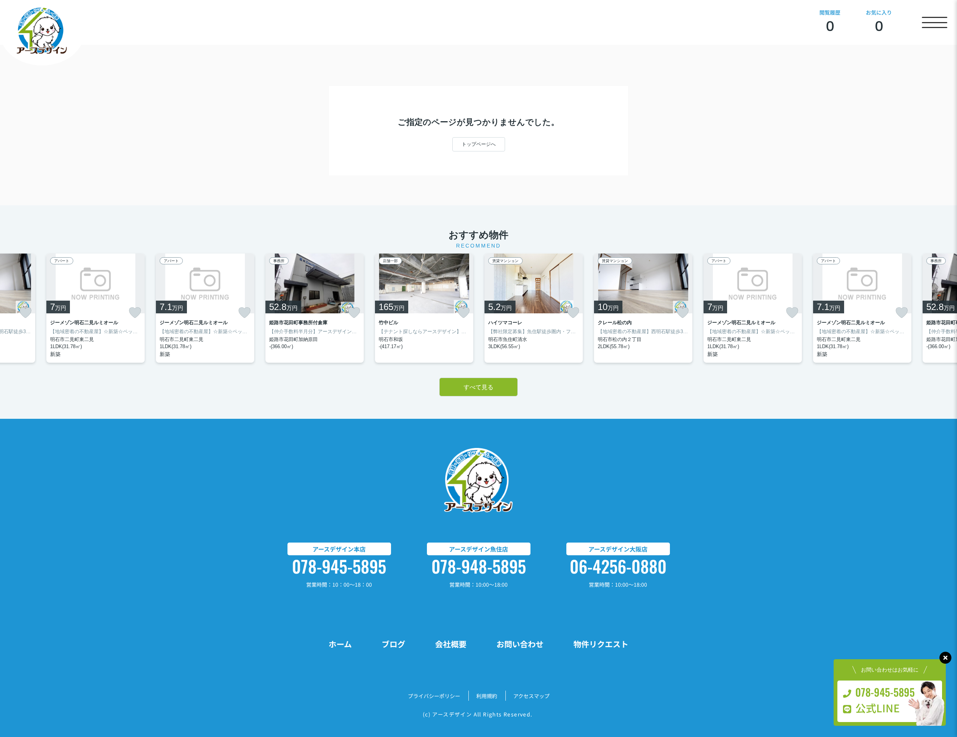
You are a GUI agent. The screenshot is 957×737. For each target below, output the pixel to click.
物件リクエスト (600, 644)
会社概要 (451, 644)
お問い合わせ (520, 644)
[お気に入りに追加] (25, 312)
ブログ (393, 644)
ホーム (340, 644)
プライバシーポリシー (434, 696)
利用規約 (486, 696)
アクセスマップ (531, 696)
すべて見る (478, 387)
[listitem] (314, 308)
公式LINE (877, 707)
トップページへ (479, 144)
